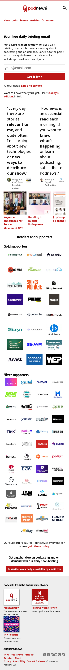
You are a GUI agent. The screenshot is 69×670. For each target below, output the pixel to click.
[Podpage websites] (34, 366)
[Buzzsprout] (15, 261)
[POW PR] (26, 474)
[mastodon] (45, 655)
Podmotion (50, 185)
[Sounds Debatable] (11, 399)
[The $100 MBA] (15, 276)
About (18, 658)
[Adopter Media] (26, 523)
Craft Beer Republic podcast (17, 185)
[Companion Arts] (42, 449)
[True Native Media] (26, 399)
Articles (35, 20)
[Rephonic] (58, 498)
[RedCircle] (54, 321)
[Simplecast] (54, 291)
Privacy (7, 661)
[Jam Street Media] (26, 498)
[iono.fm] (11, 461)
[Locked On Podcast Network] (58, 412)
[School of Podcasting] (42, 523)
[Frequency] (58, 424)
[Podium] (26, 436)
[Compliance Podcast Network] (26, 449)
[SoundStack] (42, 412)
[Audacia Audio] (11, 387)
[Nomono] (42, 399)
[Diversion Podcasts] (11, 498)
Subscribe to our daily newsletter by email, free (34, 569)
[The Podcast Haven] (58, 436)
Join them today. (39, 546)
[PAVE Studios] (34, 306)
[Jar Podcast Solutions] (34, 351)
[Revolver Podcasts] (11, 523)
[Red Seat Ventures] (11, 412)
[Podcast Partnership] (42, 511)
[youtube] (56, 655)
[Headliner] (42, 486)
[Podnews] (25, 9)
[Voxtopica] (26, 412)
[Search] (64, 9)
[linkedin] (52, 655)
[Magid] (54, 306)
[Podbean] (34, 276)
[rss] (63, 655)
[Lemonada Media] (11, 511)
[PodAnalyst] (26, 461)
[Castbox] (42, 461)
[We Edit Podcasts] (54, 366)
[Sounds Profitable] (34, 291)
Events (24, 20)
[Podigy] (26, 536)
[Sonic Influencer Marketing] (42, 498)
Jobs (15, 20)
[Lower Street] (58, 523)
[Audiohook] (34, 336)
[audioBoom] (54, 336)
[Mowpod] (34, 261)
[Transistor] (11, 486)
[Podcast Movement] (42, 424)
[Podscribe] (34, 321)
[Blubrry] (42, 436)
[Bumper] (42, 387)
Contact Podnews (36, 661)
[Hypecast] (11, 424)
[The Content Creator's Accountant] (15, 351)
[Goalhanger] (58, 387)
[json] (60, 655)
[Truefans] (11, 449)
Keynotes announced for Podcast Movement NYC (13, 222)
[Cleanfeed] (58, 511)
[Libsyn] (15, 336)
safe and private (31, 85)
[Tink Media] (11, 436)
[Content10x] (26, 511)
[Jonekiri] (26, 424)
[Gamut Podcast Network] (26, 387)
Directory (48, 20)
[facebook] (49, 655)
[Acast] (15, 366)
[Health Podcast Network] (42, 474)
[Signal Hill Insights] (42, 536)
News (7, 20)
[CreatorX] (58, 474)
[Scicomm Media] (15, 321)
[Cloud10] (54, 276)
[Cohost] (15, 306)
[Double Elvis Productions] (58, 486)
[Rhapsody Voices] (26, 486)
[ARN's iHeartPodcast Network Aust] (11, 474)
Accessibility (19, 661)
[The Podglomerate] (15, 291)
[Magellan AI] (58, 399)
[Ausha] (58, 449)
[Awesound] (54, 351)
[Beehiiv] (54, 261)
